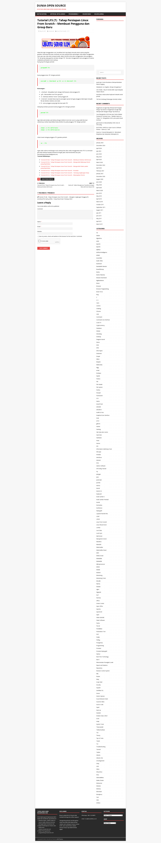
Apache (98, 244)
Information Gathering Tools (104, 449)
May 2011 (99, 218)
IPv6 (97, 463)
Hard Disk (99, 435)
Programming (73, 14)
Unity (97, 763)
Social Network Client (102, 699)
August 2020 (99, 179)
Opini (97, 614)
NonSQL (98, 598)
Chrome (98, 311)
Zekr (97, 800)
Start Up (98, 710)
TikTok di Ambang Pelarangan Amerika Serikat (108, 99)
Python (98, 654)
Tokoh (98, 741)
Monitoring (99, 575)
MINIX (98, 567)
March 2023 (99, 162)
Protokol (98, 648)
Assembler (99, 258)
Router (98, 676)
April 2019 (99, 199)
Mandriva (98, 541)
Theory (98, 735)
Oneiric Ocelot (100, 603)
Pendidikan (99, 629)
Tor (97, 744)
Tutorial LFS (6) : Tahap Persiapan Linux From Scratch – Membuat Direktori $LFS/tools (66, 160)
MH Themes (60, 839)
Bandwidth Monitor (101, 266)
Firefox (98, 390)
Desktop (98, 336)
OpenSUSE (99, 612)
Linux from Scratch (47, 179)
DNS (97, 345)
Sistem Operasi (100, 696)
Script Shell (99, 682)
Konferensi (99, 508)
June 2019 (99, 193)
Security (98, 685)
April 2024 (99, 148)
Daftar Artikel (42, 14)
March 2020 (99, 190)
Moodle (98, 581)
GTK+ (97, 421)
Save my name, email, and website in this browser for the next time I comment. (60, 236)
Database (99, 328)
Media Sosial (99, 555)
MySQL (98, 584)
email (97, 370)
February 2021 (100, 171)
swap (97, 721)
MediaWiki (99, 558)
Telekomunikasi (100, 730)
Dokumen (99, 353)
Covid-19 (98, 322)
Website (39, 231)
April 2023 (99, 159)
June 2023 (99, 154)
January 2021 (99, 173)
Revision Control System (103, 671)
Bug (97, 294)
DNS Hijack (99, 350)
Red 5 (97, 659)
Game (98, 401)
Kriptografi (99, 511)
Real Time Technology (102, 657)
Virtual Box (99, 772)
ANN (97, 241)
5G (97, 232)
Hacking (98, 429)
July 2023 (98, 151)
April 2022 (99, 168)
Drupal (98, 356)
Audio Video (99, 261)
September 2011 (100, 207)
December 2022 (100, 165)
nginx (97, 589)
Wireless (98, 789)
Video (97, 769)
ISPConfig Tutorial (101, 468)
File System (99, 387)
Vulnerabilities (100, 777)
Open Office (99, 606)
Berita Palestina (100, 275)
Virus (97, 775)
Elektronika (99, 365)
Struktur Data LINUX (101, 716)
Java (97, 477)
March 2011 (99, 224)
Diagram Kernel (100, 339)
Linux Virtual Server (101, 525)
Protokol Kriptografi (101, 651)
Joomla (98, 482)
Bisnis (98, 283)
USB (97, 766)
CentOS (98, 306)
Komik (98, 502)
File (97, 381)
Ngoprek (98, 592)
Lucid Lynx (99, 533)
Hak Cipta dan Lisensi (102, 432)
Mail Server (99, 536)
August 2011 (99, 210)
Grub (97, 418)
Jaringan (98, 474)
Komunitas (99, 505)
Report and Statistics (102, 665)
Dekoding (99, 334)
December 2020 (100, 176)
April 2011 (99, 221)
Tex (97, 732)
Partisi (98, 623)
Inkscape (98, 452)
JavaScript (99, 480)
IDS (97, 446)
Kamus (98, 485)
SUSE (97, 718)
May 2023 (99, 157)
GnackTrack (99, 404)
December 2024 (100, 145)
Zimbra (98, 803)
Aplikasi (98, 249)
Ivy (97, 471)
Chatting (98, 308)
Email (39, 226)
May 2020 (99, 185)
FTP (97, 398)
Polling (98, 640)
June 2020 (99, 182)
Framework (99, 395)
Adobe (98, 235)
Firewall (98, 393)
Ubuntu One (99, 758)
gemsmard (99, 123)
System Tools (100, 724)
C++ (97, 300)
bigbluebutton (100, 280)
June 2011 (99, 215)
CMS (97, 314)
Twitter (98, 752)
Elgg (97, 367)
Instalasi (98, 454)
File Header (99, 384)
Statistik (98, 713)
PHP (97, 634)
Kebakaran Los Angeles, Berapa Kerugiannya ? (109, 87)
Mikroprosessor (100, 564)
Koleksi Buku (87, 14)
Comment (40, 209)
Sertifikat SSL (99, 690)
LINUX (98, 519)
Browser (98, 286)
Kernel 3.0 (99, 491)
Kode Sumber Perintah (102, 499)
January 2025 (99, 142)
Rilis (97, 673)
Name (39, 221)
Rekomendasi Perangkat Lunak (104, 662)
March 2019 (99, 201)
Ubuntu (98, 755)
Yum (97, 797)
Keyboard (99, 494)
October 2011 (100, 204)
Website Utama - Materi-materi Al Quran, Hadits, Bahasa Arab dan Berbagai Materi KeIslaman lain (47, 822)
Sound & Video (100, 702)
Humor (98, 443)
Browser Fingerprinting (102, 289)
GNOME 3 (99, 409)
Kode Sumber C (100, 496)
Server (98, 693)
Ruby (97, 679)
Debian (98, 331)
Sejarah (98, 687)
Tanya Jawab (99, 727)
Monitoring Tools (101, 578)
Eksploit (98, 362)
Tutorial (98, 749)
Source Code (99, 704)
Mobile (98, 569)
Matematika (99, 547)
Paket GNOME (100, 617)
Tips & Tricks (99, 738)
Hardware (99, 438)
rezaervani (51, 31)
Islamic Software (100, 466)
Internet (98, 460)
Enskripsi (98, 373)
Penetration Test (100, 631)
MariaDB (98, 544)
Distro (98, 342)
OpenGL (98, 609)
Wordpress (99, 794)
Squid (97, 707)
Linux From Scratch (61, 31)
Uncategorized (100, 761)
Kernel (98, 488)
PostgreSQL (99, 642)
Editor (98, 359)
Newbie (98, 586)
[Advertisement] (110, 33)
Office (98, 600)
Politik (98, 637)
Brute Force (99, 292)
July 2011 (98, 213)
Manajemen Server (101, 539)
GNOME (98, 407)
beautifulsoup (100, 269)
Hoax (97, 440)
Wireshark (99, 791)
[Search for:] (110, 72)
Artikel (98, 255)
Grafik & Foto (100, 412)
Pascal (98, 626)
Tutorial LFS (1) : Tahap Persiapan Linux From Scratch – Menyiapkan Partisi (63, 175)
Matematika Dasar (101, 550)
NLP (97, 595)
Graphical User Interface (102, 415)
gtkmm (98, 423)
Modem (98, 572)
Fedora (98, 379)
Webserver (99, 783)
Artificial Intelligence (57, 14)
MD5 (97, 553)
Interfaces (99, 457)
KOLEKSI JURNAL (99, 14)
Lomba (98, 527)
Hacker (98, 426)
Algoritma (99, 238)
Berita (98, 272)
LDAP (97, 516)
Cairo (97, 303)
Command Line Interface (103, 320)
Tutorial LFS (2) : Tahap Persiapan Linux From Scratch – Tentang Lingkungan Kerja (65, 173)
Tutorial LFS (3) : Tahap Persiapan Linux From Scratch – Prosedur (60, 170)
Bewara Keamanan (101, 277)
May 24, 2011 (43, 31)
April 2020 (99, 187)
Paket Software (100, 620)
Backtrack (99, 263)
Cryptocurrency (100, 325)
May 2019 (99, 196)
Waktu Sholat (100, 780)
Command (99, 317)
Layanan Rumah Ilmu (102, 513)
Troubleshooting (100, 746)
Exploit (98, 376)
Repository (99, 668)
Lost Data (99, 530)
